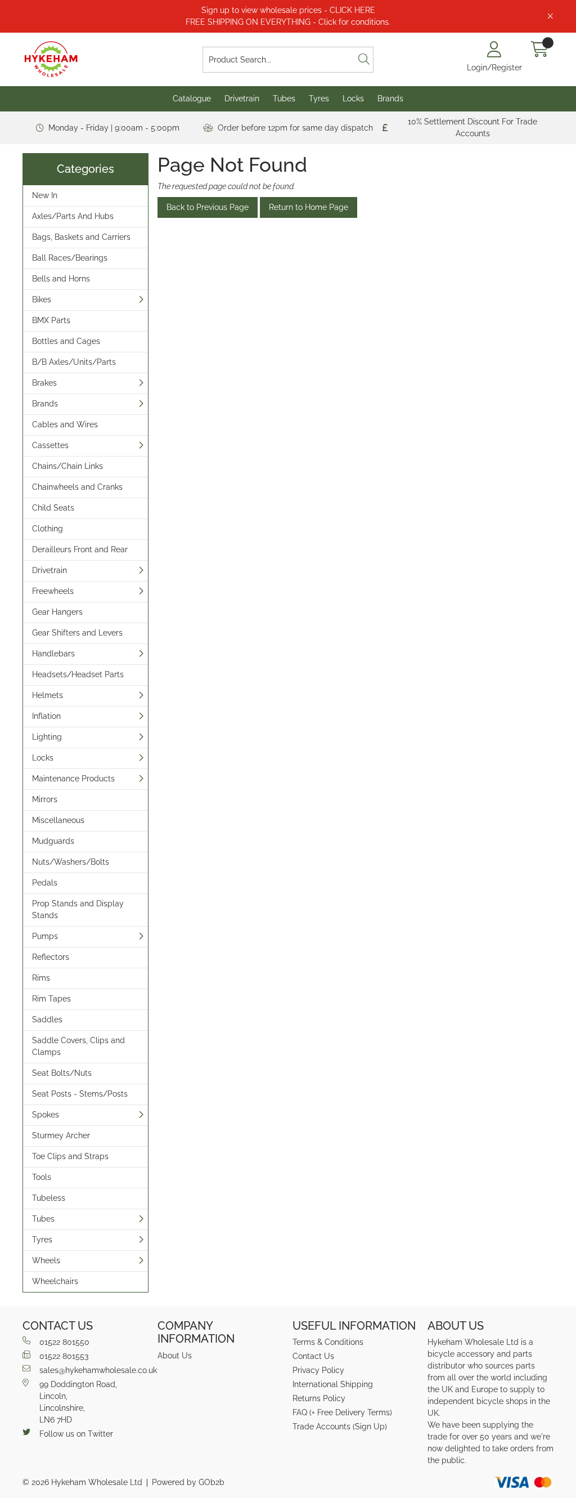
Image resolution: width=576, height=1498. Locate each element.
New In (44, 195)
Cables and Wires (65, 424)
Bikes (41, 299)
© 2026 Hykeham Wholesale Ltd (82, 1482)
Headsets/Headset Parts (78, 674)
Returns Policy (318, 1398)
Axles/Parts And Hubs (73, 216)
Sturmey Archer (61, 1135)
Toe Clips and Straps (70, 1156)
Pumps (45, 936)
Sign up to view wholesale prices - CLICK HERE (288, 10)
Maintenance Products (73, 778)
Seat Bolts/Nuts (62, 1072)
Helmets (47, 695)
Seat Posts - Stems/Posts (80, 1093)
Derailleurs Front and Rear (80, 549)
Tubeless (48, 1197)
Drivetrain (241, 98)
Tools (41, 1177)
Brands (390, 98)
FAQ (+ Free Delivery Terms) (342, 1412)
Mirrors (44, 799)
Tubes (284, 98)
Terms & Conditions (327, 1342)
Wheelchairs (55, 1281)
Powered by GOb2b (188, 1482)
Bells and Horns (61, 278)
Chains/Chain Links (67, 466)
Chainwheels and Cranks (77, 486)
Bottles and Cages (66, 341)
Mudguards (53, 841)
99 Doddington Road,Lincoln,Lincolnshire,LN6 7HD (78, 1402)
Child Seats (53, 507)
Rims (41, 977)
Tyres (319, 98)
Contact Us (313, 1356)
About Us (175, 1355)
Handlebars (53, 653)
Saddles (47, 1019)
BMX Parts (51, 320)
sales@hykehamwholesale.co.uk (93, 1370)
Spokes (45, 1114)
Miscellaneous (58, 820)
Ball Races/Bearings (69, 257)
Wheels (46, 1260)
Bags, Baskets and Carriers (81, 237)
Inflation (46, 716)
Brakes (44, 382)
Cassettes (50, 445)
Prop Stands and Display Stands (78, 909)
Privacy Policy (318, 1370)
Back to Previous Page (207, 207)
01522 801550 (64, 1342)
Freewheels (53, 591)
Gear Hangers (57, 611)
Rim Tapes (51, 998)
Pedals (44, 882)
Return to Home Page (308, 207)
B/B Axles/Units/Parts (74, 361)
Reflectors (50, 957)
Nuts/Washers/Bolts (70, 861)
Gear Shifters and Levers (77, 632)
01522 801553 (63, 1356)
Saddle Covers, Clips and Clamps (78, 1046)
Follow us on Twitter (76, 1433)
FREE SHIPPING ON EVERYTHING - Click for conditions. (288, 21)
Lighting (47, 736)
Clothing (47, 528)
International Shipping (332, 1384)
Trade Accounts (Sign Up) (339, 1426)
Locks (353, 98)
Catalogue (192, 98)
